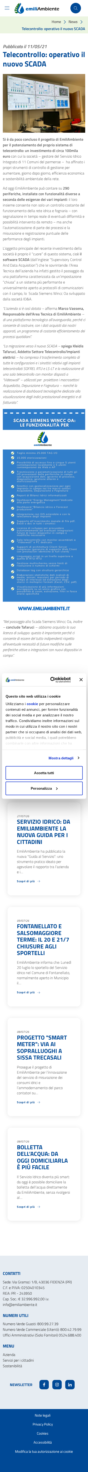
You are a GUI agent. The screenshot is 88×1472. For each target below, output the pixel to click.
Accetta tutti (44, 773)
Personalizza (41, 788)
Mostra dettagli (61, 758)
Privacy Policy (43, 1424)
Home (56, 21)
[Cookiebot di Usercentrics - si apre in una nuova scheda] (52, 680)
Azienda (9, 1354)
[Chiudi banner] (81, 679)
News (73, 21)
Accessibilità (43, 1442)
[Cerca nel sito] (75, 8)
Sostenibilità (12, 1366)
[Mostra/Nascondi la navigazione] (7, 8)
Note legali (42, 1415)
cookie (32, 704)
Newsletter (21, 1384)
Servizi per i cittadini (18, 1360)
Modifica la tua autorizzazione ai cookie (44, 1451)
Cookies (42, 1433)
